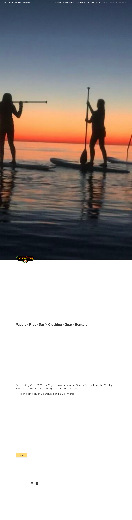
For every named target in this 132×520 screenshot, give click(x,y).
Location (18, 2)
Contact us (26, 2)
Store (4, 2)
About (11, 2)
